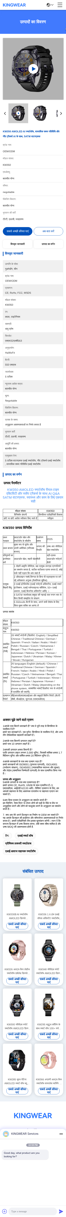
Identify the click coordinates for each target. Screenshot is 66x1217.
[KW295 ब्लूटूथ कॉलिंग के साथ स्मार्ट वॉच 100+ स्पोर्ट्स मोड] (49, 1005)
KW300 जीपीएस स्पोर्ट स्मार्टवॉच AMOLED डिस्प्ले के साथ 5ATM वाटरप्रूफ (17, 1026)
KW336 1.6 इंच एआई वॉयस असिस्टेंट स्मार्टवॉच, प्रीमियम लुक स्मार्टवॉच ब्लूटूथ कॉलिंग (49, 916)
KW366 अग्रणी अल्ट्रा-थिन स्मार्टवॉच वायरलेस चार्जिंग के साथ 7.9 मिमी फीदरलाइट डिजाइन (49, 1081)
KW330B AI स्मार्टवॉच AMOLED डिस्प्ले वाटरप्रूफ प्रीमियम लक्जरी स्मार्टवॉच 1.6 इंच (17, 916)
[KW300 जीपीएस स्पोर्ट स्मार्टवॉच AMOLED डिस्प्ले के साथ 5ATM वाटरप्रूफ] (17, 1005)
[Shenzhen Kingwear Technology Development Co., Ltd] (14, 5)
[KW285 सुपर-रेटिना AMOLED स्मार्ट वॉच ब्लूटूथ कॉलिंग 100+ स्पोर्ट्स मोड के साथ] (17, 1060)
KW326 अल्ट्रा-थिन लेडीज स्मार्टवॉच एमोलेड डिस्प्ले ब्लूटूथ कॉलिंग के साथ (17, 971)
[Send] (61, 1211)
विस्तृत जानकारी (18, 244)
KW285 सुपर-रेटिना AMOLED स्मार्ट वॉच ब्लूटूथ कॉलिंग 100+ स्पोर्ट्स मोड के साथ (17, 1081)
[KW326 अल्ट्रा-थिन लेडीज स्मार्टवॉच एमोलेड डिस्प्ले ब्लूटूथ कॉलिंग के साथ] (17, 950)
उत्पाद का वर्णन (48, 244)
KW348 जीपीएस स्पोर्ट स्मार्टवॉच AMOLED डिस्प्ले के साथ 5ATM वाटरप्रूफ (48, 971)
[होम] (33, 1119)
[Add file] (4, 1211)
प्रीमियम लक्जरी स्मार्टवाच (18, 843)
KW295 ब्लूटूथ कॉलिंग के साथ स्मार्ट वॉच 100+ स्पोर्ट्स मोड (49, 1026)
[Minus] (61, 1134)
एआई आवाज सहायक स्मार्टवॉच (20, 851)
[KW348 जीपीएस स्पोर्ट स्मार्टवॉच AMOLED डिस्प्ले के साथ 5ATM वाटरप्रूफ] (49, 950)
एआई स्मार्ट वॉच (25, 835)
